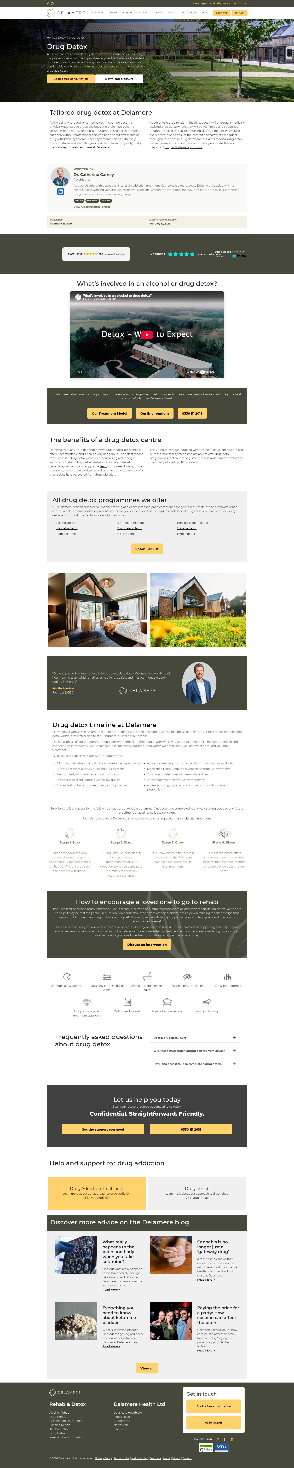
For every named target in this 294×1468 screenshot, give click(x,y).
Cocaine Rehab (59, 1425)
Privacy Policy (103, 1458)
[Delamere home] (66, 13)
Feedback (155, 1458)
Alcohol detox (65, 522)
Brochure (222, 13)
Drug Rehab (57, 1416)
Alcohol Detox (58, 1429)
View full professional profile (92, 206)
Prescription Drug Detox (65, 1437)
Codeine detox (66, 533)
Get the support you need (103, 1129)
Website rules (139, 1458)
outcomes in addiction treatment (188, 818)
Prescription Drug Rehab (66, 1421)
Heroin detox (186, 533)
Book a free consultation (71, 78)
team (103, 466)
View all (147, 1368)
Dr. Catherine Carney (94, 174)
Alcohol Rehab (59, 1412)
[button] (96, 254)
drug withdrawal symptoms (184, 147)
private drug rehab (171, 122)
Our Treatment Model (109, 413)
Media (166, 1458)
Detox (62, 37)
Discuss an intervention (147, 944)
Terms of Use (121, 1458)
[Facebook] (48, 3)
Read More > (111, 1289)
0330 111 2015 (220, 3)
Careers (187, 1458)
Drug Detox (57, 1433)
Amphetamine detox (131, 522)
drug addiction (57, 70)
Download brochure (119, 78)
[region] (147, 610)
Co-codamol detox (129, 528)
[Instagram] (52, 3)
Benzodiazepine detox (192, 522)
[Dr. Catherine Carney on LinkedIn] (60, 191)
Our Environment (154, 413)
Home (51, 37)
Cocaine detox (187, 528)
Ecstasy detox (126, 533)
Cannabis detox (67, 528)
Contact (240, 13)
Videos (176, 1458)
